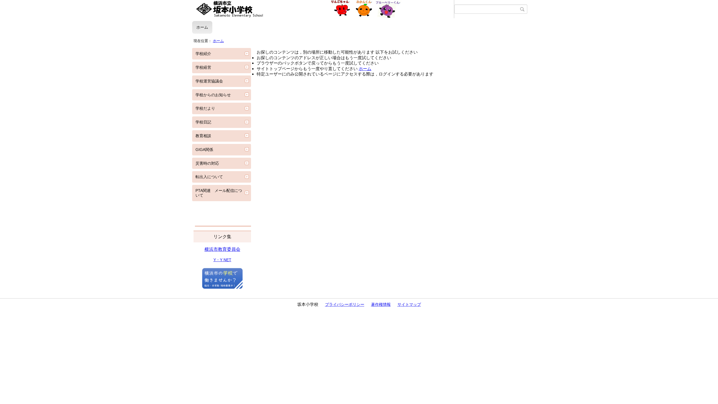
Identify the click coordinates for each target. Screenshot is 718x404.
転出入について (209, 177)
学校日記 (203, 122)
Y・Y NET (222, 260)
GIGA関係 (204, 149)
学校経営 (203, 67)
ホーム (202, 27)
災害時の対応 (207, 163)
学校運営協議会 (209, 81)
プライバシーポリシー (344, 304)
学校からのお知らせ (213, 95)
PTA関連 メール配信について (218, 193)
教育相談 (203, 136)
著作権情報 (381, 304)
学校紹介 (203, 53)
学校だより (205, 108)
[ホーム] (323, 9)
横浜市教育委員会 (222, 249)
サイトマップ (409, 304)
